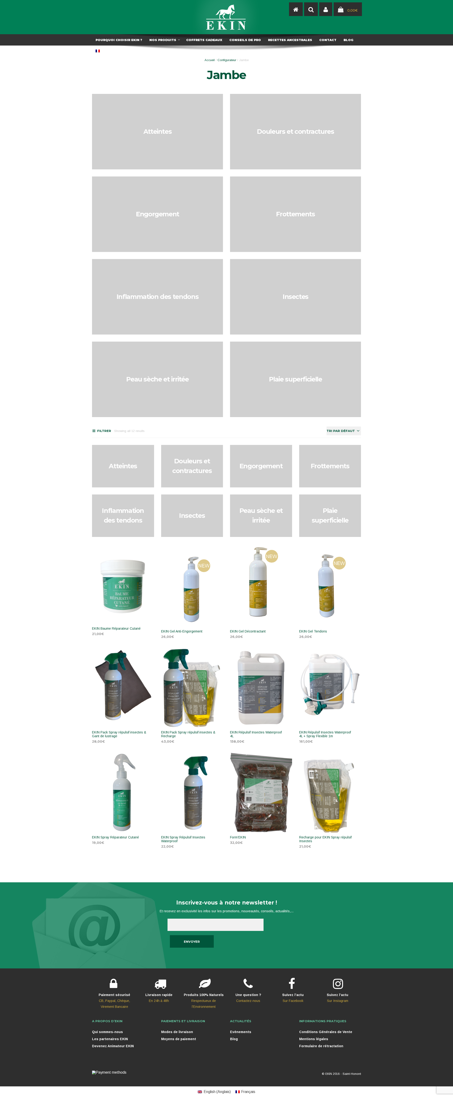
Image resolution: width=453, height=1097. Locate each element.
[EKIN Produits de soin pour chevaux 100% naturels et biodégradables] (226, 17)
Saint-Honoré (352, 1074)
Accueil (210, 60)
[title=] (325, 9)
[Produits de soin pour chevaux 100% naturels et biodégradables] (296, 9)
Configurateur (227, 60)
